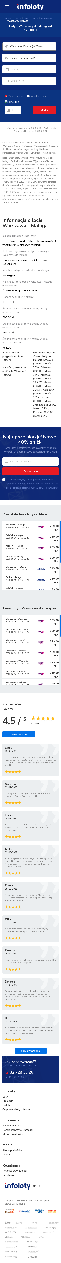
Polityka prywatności (14, 1171)
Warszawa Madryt (16, 650)
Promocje (7, 1101)
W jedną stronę (38, 96)
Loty (5, 1097)
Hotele (6, 1105)
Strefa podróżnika (12, 1150)
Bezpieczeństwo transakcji (17, 1130)
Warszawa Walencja (17, 661)
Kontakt (7, 1154)
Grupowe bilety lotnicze (16, 1109)
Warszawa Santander (17, 629)
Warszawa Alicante (16, 619)
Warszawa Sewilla (16, 671)
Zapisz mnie (30, 471)
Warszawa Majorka (16, 682)
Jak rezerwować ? (12, 1125)
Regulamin (8, 1175)
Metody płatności (12, 1134)
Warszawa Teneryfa (16, 640)
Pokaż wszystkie (30, 1051)
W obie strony (15, 96)
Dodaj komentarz (19, 734)
